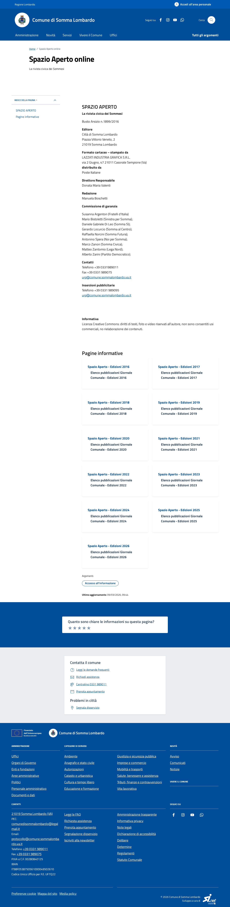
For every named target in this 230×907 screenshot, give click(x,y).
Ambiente (70, 756)
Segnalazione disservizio (81, 833)
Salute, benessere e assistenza (137, 775)
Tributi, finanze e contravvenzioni (139, 782)
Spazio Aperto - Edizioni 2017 (179, 367)
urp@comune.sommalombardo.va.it (106, 277)
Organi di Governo (24, 762)
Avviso (174, 756)
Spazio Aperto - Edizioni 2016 (108, 367)
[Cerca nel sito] (211, 20)
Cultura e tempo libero (79, 782)
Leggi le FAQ (72, 814)
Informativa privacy (130, 820)
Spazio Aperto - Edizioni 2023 (179, 474)
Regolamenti (125, 853)
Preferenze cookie (24, 893)
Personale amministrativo (29, 788)
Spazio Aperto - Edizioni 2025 (179, 510)
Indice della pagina (24, 100)
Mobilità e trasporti (130, 769)
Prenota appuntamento (80, 827)
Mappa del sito (47, 893)
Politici (16, 782)
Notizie (175, 769)
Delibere (122, 840)
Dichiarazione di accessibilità (136, 833)
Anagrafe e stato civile (79, 762)
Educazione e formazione (81, 788)
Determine (124, 846)
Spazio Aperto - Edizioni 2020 (108, 438)
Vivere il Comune (90, 35)
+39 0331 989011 (35, 848)
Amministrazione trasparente (137, 814)
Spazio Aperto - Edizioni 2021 (179, 438)
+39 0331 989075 (29, 854)
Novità (50, 35)
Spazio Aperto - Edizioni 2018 (108, 402)
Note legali (124, 827)
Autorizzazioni (74, 769)
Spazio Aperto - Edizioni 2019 (179, 402)
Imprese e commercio (131, 762)
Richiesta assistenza (78, 820)
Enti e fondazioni (23, 769)
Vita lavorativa (127, 788)
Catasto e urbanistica (78, 775)
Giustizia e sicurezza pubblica (136, 756)
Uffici (113, 35)
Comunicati (177, 762)
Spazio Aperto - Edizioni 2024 (108, 510)
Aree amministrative (25, 775)
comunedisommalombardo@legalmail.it (35, 826)
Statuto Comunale (129, 859)
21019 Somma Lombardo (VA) (32, 813)
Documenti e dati (23, 795)
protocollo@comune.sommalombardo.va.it (35, 841)
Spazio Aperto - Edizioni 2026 (108, 546)
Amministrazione (26, 35)
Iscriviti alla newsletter (79, 840)
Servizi (67, 35)
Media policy (68, 893)
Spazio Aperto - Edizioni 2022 (108, 474)
